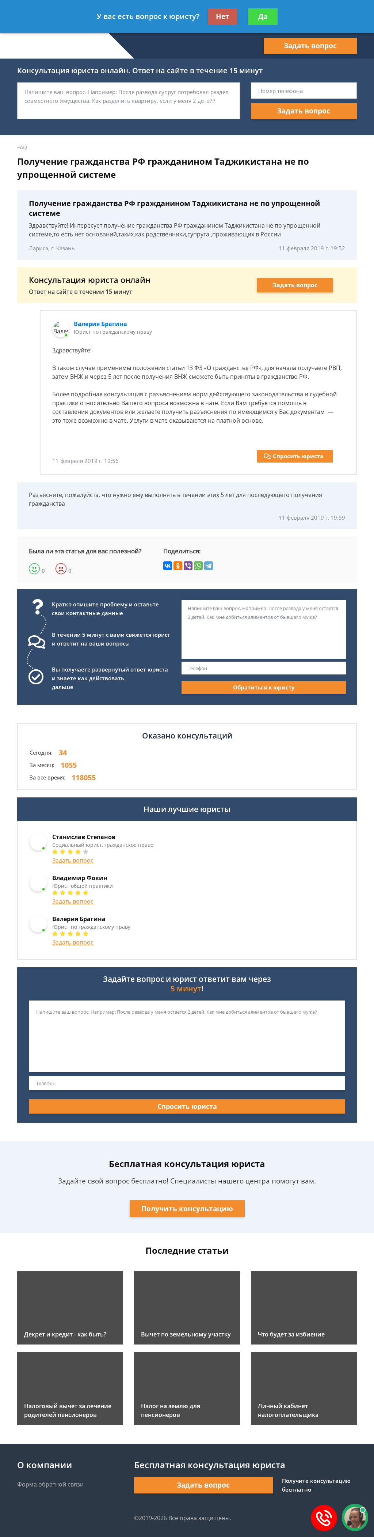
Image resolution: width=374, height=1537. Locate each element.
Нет (222, 16)
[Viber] (188, 565)
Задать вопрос (310, 46)
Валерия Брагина (100, 324)
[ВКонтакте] (167, 565)
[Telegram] (208, 565)
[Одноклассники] (177, 565)
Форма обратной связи (50, 1484)
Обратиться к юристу (264, 687)
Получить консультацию (187, 1208)
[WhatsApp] (198, 565)
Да (263, 16)
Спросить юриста (298, 456)
